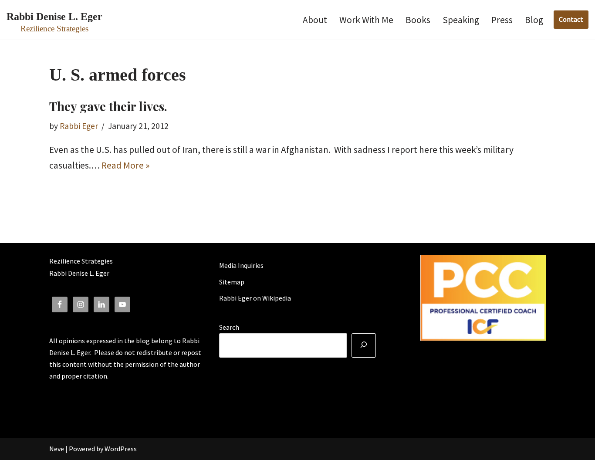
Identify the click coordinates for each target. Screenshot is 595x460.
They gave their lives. (108, 106)
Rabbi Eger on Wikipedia (255, 298)
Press (502, 20)
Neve (56, 448)
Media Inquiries (241, 265)
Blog (534, 20)
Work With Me (366, 20)
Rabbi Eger (79, 126)
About (315, 20)
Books (418, 20)
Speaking (461, 20)
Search (229, 327)
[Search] (364, 345)
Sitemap (231, 281)
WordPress (121, 448)
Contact (571, 19)
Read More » (125, 165)
